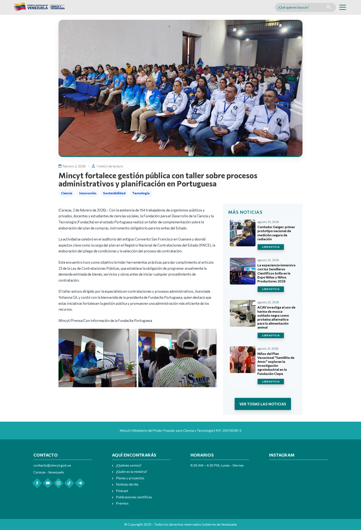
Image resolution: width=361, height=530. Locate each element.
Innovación (87, 193)
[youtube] (47, 483)
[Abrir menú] (343, 7)
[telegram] (80, 483)
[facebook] (37, 483)
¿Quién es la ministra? (131, 471)
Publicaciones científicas (134, 497)
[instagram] (58, 483)
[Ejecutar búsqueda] (328, 7)
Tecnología (141, 193)
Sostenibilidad (114, 193)
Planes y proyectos (130, 478)
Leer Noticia (271, 246)
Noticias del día (127, 484)
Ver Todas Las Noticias (262, 404)
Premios (122, 503)
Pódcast (122, 491)
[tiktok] (69, 483)
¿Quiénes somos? (128, 465)
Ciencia (66, 193)
